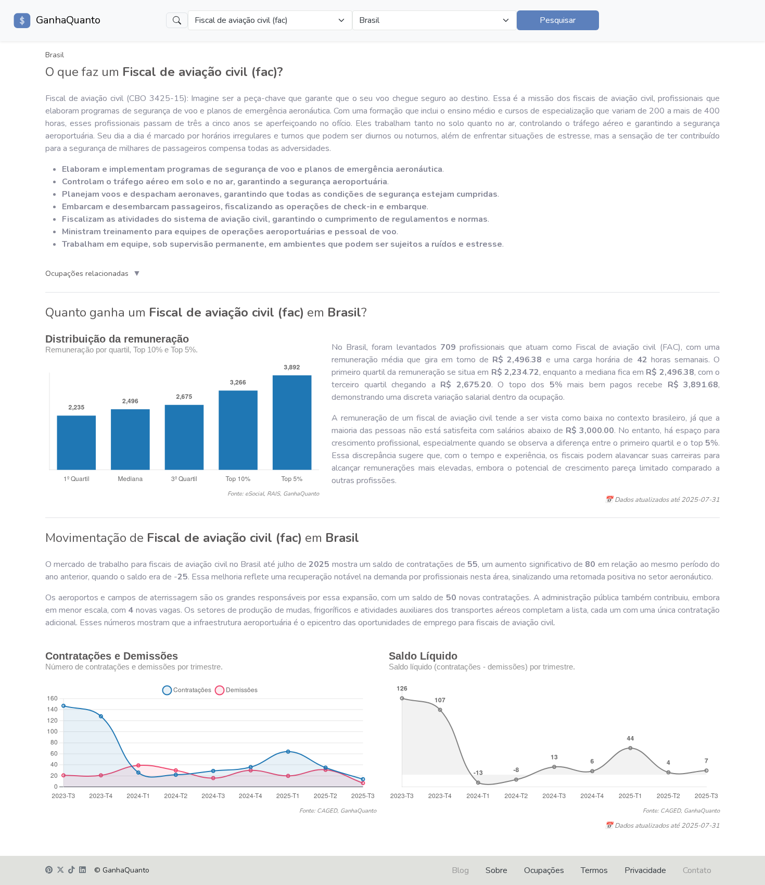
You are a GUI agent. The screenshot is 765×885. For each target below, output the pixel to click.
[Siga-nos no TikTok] (71, 870)
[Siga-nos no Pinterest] (49, 870)
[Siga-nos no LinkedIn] (82, 870)
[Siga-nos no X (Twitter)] (60, 870)
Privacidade (645, 870)
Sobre (496, 870)
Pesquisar (558, 20)
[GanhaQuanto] (22, 20)
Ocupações (544, 870)
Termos (594, 870)
